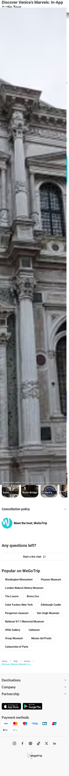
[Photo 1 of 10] (5, 482)
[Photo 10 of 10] (61, 482)
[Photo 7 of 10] (42, 482)
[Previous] (4, 246)
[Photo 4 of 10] (23, 482)
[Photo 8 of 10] (48, 482)
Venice (27, 661)
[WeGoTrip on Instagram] (14, 743)
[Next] (62, 246)
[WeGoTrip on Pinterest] (30, 743)
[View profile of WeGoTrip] (7, 523)
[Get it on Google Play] (32, 706)
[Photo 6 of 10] (36, 482)
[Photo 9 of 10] (55, 482)
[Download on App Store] (11, 706)
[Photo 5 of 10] (30, 482)
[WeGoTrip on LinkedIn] (54, 743)
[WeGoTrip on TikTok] (38, 743)
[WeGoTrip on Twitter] (46, 743)
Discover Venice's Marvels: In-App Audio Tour (17, 664)
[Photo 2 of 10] (11, 482)
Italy (16, 661)
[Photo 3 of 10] (17, 482)
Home (4, 661)
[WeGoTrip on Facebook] (22, 743)
